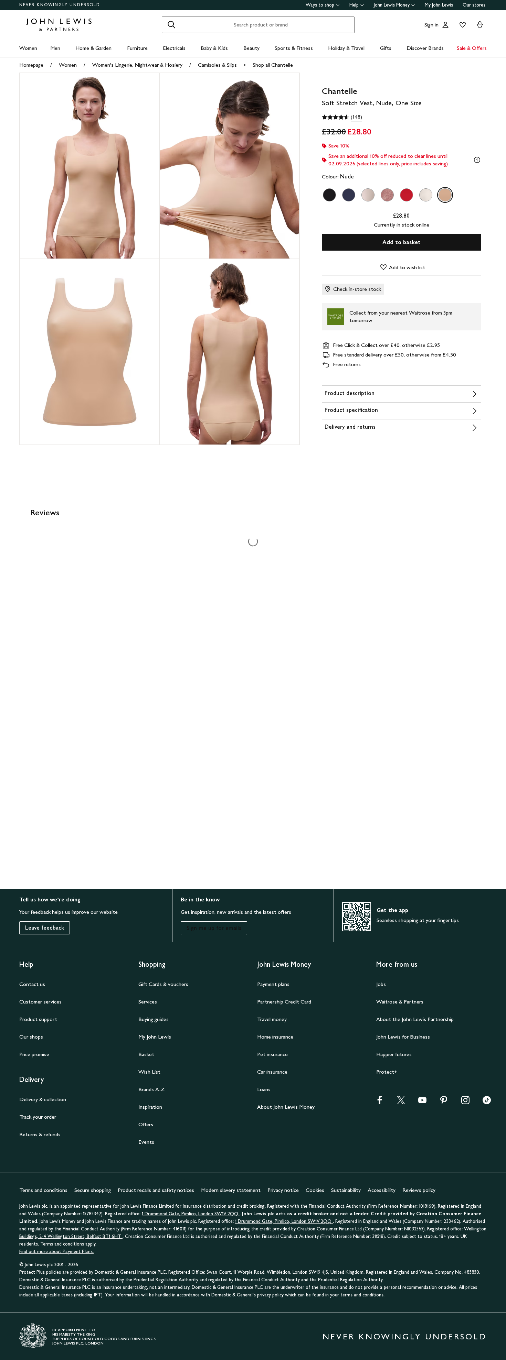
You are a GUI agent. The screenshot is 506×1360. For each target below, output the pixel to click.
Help (354, 5)
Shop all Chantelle (273, 65)
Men (55, 48)
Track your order (37, 1117)
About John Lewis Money (286, 1107)
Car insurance (272, 1071)
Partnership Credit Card (284, 1001)
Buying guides (153, 1019)
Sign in (431, 24)
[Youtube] (422, 1102)
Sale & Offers (472, 48)
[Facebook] (380, 1102)
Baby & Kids (214, 48)
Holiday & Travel (346, 48)
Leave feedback (44, 927)
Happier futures (394, 1054)
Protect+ (386, 1071)
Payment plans (273, 984)
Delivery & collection (42, 1099)
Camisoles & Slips (217, 65)
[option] (329, 194)
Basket (146, 1054)
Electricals (174, 48)
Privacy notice (283, 1190)
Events (146, 1142)
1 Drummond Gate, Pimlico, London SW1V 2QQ (191, 1214)
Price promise (34, 1054)
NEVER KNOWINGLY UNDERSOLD (59, 4)
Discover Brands (425, 48)
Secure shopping (92, 1190)
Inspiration (150, 1107)
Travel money (272, 1019)
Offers (145, 1124)
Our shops (31, 1036)
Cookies (315, 1190)
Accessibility (382, 1190)
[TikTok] (487, 1102)
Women (28, 48)
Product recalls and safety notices (156, 1190)
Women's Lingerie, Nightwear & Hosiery (137, 65)
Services (147, 1001)
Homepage (31, 65)
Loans (264, 1089)
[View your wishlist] (461, 25)
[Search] (171, 25)
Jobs (381, 984)
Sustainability (346, 1190)
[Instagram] (465, 1102)
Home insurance (275, 1036)
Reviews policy (418, 1190)
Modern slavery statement (231, 1190)
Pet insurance (272, 1054)
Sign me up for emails (214, 928)
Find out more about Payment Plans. (56, 1251)
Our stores (474, 5)
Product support (38, 1019)
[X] (401, 1102)
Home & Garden (93, 48)
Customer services (40, 1001)
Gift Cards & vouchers (163, 984)
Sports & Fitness (294, 48)
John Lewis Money (392, 5)
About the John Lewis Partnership (415, 1019)
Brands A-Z (151, 1089)
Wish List (149, 1071)
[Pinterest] (444, 1102)
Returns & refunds (40, 1134)
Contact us (32, 984)
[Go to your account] (445, 25)
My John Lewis (439, 5)
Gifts (385, 48)
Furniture (137, 48)
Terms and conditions (43, 1190)
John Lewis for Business (403, 1036)
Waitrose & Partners (399, 1001)
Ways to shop (320, 5)
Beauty (251, 48)
